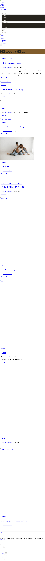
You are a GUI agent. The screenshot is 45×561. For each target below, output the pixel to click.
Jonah (3, 352)
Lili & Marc (6, 166)
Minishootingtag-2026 (11, 63)
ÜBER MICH (5, 15)
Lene (3, 438)
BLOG (3, 29)
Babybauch (3, 58)
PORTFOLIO (3, 553)
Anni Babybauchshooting (12, 126)
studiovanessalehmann (7, 67)
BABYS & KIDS (5, 27)
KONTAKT (4, 32)
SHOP (3, 30)
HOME (3, 12)
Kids (7, 58)
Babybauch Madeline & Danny (14, 520)
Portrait (10, 58)
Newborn (3, 103)
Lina (3, 108)
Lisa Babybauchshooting (12, 89)
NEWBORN (5, 25)
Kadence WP (2, 540)
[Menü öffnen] (1, 45)
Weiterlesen (4, 77)
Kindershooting (8, 269)
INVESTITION (5, 20)
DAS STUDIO (5, 17)
